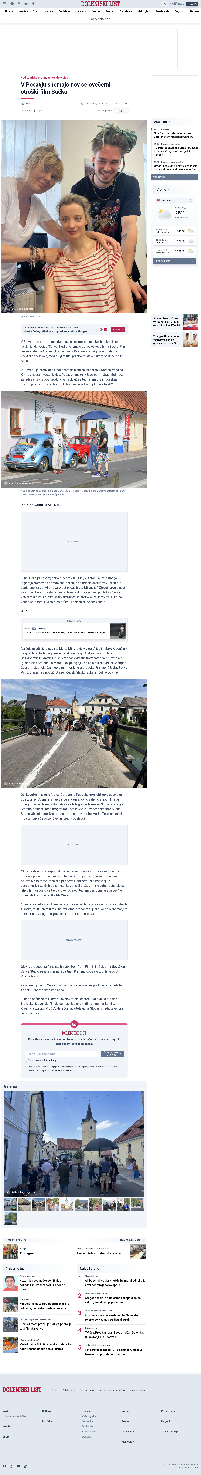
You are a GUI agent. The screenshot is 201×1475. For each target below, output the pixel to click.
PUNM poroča (26, 1299)
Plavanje (165, 129)
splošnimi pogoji (50, 1060)
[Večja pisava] (126, 111)
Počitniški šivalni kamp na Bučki (99, 1311)
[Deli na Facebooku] (34, 110)
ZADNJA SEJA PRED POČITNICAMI (92, 1249)
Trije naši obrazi (92, 1328)
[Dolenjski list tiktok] (33, 4)
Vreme (161, 189)
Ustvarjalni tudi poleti (170, 144)
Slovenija (42, 629)
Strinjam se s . (44, 1060)
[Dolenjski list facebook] (12, 4)
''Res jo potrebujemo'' (29, 1340)
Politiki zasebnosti (64, 1070)
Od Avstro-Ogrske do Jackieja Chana (36, 1320)
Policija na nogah (27, 1276)
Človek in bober (92, 1276)
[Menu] (4, 4)
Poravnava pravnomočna (96, 1293)
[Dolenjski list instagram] (19, 4)
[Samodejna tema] (164, 3)
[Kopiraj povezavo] (40, 110)
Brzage (23, 1249)
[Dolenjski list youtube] (26, 4)
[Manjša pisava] (116, 111)
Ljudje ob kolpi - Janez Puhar (98, 1345)
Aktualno (160, 121)
